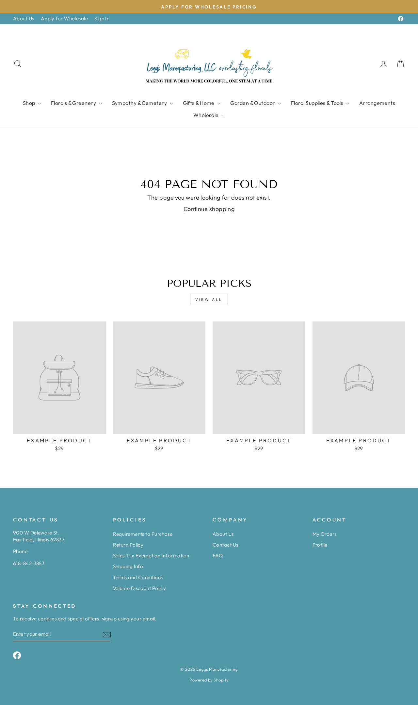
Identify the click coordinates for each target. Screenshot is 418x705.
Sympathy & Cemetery (140, 103)
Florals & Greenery (74, 103)
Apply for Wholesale (64, 18)
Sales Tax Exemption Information (151, 555)
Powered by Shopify (208, 679)
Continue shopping (209, 209)
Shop (29, 103)
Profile (320, 545)
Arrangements (377, 103)
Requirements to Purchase (143, 534)
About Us (23, 18)
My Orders (325, 534)
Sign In (101, 18)
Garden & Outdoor (253, 103)
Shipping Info (128, 566)
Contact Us (225, 545)
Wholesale (206, 115)
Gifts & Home (199, 103)
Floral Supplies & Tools (318, 103)
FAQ (218, 555)
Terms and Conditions (138, 577)
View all (209, 299)
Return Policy (128, 545)
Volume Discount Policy (139, 588)
